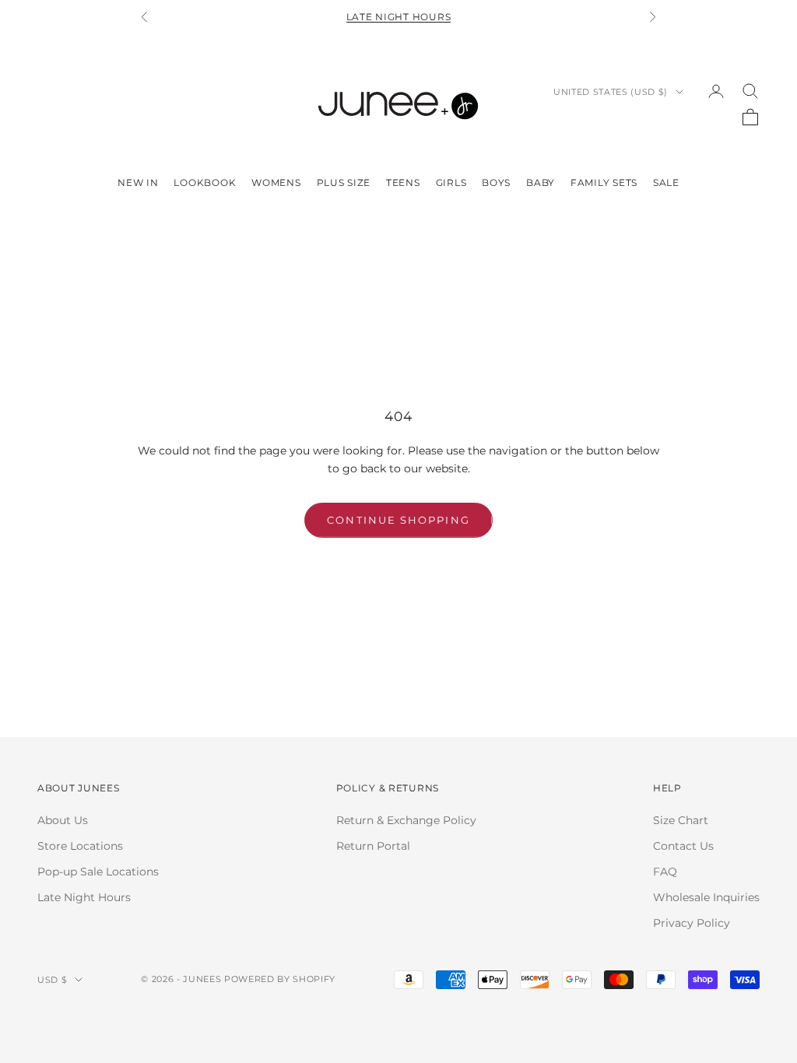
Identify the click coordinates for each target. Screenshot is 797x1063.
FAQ (665, 872)
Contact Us (683, 846)
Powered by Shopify (279, 979)
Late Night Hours (398, 17)
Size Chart (680, 820)
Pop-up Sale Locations (98, 872)
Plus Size (343, 182)
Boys (496, 182)
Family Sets (604, 182)
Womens (275, 182)
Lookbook (205, 182)
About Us (62, 820)
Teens (403, 182)
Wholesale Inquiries (706, 897)
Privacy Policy (691, 923)
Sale (666, 182)
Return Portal (373, 846)
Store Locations (80, 846)
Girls (451, 182)
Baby (540, 182)
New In (138, 182)
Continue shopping (398, 520)
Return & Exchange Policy (406, 820)
